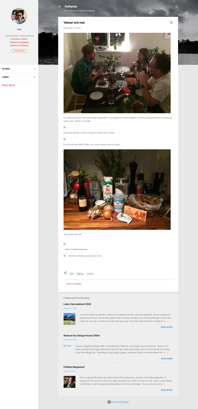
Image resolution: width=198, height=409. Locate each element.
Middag (80, 274)
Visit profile (19, 51)
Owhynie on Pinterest (19, 45)
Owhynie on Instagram (19, 42)
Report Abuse (8, 85)
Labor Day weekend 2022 (77, 304)
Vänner (90, 274)
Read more (167, 327)
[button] (171, 23)
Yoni (19, 29)
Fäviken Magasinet (74, 367)
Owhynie (71, 6)
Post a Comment (73, 284)
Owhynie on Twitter (19, 39)
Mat (72, 274)
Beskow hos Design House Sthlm (82, 335)
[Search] (176, 7)
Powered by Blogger (120, 402)
